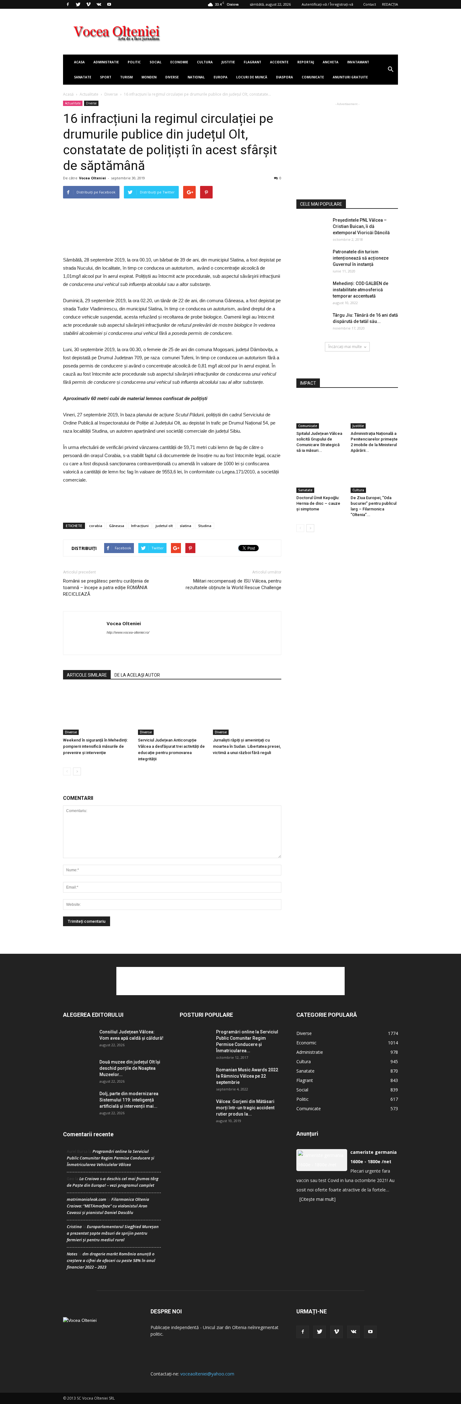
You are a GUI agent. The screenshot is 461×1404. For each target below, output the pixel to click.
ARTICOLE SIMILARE (87, 675)
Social (156, 62)
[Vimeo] (88, 4)
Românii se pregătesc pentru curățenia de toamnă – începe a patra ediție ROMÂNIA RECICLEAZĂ (106, 587)
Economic (306, 1043)
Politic (134, 62)
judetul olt (164, 525)
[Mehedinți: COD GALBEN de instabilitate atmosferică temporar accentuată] (312, 291)
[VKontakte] (98, 4)
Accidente (279, 62)
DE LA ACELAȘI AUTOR (137, 675)
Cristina (74, 1226)
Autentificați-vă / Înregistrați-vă (327, 4)
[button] (390, 69)
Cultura (205, 62)
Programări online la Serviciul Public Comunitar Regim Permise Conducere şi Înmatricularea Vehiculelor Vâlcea (110, 1157)
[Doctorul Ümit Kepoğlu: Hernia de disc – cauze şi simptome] (320, 476)
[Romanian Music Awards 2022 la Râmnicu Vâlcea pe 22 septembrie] (195, 1077)
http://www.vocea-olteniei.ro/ (128, 632)
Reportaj (305, 62)
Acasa (79, 62)
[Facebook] (67, 4)
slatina (185, 525)
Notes (72, 1254)
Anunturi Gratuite (350, 77)
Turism (126, 77)
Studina (204, 525)
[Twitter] (78, 4)
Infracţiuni (140, 525)
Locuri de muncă (251, 77)
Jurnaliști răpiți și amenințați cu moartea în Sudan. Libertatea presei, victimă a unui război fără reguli (247, 746)
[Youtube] (109, 4)
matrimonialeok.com (86, 1199)
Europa (220, 77)
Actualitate (89, 94)
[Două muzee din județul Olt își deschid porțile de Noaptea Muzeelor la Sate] (78, 1069)
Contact (369, 4)
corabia (95, 525)
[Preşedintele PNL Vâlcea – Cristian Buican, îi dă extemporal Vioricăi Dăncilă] (312, 228)
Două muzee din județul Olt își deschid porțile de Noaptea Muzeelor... (129, 1068)
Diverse (172, 77)
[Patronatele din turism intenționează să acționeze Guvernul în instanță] (312, 259)
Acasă (68, 94)
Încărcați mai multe (345, 346)
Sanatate (82, 77)
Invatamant (358, 62)
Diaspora (284, 77)
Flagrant (252, 62)
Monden (148, 77)
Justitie (228, 62)
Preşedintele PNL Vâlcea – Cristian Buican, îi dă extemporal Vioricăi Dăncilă (361, 226)
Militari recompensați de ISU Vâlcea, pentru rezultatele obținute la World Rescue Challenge (233, 584)
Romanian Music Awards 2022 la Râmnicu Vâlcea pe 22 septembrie (247, 1076)
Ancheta (330, 62)
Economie (179, 62)
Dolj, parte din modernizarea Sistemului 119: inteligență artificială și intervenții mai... (128, 1100)
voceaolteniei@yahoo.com (207, 1374)
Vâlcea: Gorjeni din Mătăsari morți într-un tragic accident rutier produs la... (245, 1107)
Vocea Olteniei (92, 178)
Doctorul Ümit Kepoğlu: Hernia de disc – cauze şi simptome (318, 503)
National (196, 77)
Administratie (106, 62)
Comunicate (313, 77)
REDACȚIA (390, 4)
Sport (105, 77)
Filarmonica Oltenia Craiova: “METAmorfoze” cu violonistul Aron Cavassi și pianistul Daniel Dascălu (108, 1205)
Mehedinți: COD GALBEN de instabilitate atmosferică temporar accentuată (360, 289)
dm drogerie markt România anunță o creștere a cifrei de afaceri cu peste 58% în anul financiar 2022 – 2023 (111, 1260)
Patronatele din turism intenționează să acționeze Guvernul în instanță (361, 258)
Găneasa (116, 525)
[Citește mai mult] (317, 1199)
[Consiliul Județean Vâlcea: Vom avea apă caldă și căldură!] (78, 1039)
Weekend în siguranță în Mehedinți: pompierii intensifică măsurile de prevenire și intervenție (95, 746)
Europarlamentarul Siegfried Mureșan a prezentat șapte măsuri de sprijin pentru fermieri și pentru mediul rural (113, 1233)
